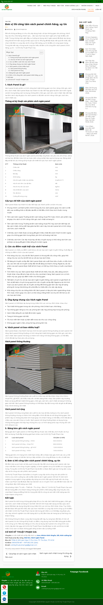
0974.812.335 (28, 543)
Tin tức (91, 9)
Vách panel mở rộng (17, 70)
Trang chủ (31, 5)
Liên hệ (98, 9)
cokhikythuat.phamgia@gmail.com (23, 545)
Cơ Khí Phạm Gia (21, 29)
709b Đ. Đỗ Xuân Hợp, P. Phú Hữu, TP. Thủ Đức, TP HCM (32, 540)
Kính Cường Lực (72, 5)
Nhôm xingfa (87, 5)
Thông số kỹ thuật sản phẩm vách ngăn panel (24, 57)
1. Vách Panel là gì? (13, 55)
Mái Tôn (60, 5)
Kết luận (10, 77)
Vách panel (37, 548)
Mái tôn (27, 538)
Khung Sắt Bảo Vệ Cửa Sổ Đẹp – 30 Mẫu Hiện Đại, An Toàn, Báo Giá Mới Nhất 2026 (91, 117)
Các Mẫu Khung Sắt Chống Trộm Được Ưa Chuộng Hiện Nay (91, 29)
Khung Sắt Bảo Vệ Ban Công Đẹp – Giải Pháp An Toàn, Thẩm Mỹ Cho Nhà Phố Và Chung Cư (91, 103)
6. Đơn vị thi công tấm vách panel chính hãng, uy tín (25, 75)
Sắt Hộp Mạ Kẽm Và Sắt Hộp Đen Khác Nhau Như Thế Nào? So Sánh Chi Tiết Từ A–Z (91, 65)
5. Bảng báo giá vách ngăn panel (19, 73)
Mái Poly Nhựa (49, 5)
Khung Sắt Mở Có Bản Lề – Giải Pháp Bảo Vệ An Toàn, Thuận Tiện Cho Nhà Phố (91, 78)
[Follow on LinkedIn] (100, 1)
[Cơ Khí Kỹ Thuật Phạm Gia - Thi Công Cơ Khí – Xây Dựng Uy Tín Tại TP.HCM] (7, 7)
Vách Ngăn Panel (79, 9)
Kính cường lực (66, 535)
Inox (97, 5)
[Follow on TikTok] (98, 1)
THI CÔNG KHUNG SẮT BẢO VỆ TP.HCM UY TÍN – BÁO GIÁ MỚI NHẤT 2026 (91, 131)
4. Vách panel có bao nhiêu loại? (18, 66)
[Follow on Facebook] (96, 1)
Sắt (39, 5)
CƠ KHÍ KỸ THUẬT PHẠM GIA (18, 79)
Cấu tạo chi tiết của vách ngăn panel (21, 59)
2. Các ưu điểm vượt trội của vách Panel (21, 62)
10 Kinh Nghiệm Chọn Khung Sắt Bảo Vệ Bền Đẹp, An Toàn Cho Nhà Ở (91, 40)
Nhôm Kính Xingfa (48, 535)
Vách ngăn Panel (37, 538)
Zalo (36, 543)
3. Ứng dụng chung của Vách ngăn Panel (21, 64)
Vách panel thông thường (18, 68)
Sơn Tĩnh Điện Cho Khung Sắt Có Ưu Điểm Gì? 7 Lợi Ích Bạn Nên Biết (91, 52)
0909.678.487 (17, 543)
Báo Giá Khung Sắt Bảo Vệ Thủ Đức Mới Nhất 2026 (91, 90)
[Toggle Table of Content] (40, 52)
